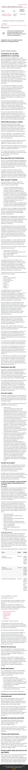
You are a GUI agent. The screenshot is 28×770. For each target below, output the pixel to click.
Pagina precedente (22, 4)
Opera (5, 617)
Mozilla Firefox (7, 615)
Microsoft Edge (7, 612)
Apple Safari (6, 618)
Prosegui (14, 768)
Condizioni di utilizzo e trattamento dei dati (14, 767)
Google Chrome (7, 614)
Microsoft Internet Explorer (10, 611)
